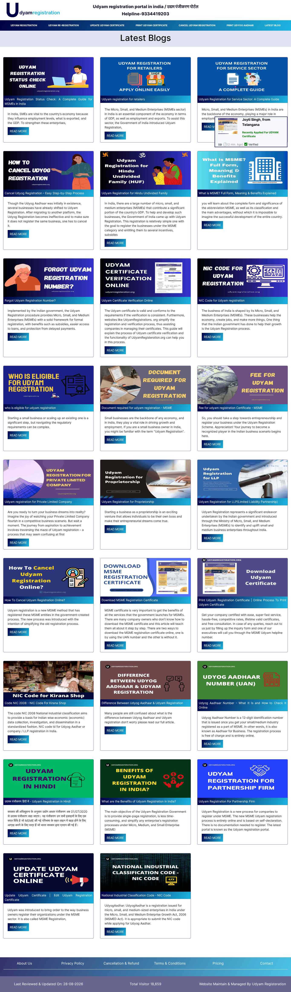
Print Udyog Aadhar (240, 25)
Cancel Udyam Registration (197, 25)
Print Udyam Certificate (151, 25)
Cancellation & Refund (121, 963)
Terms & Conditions (170, 963)
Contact (266, 963)
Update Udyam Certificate (107, 25)
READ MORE (18, 131)
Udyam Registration (24, 25)
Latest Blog (273, 25)
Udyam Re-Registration (63, 25)
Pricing (218, 963)
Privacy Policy (72, 963)
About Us (24, 963)
